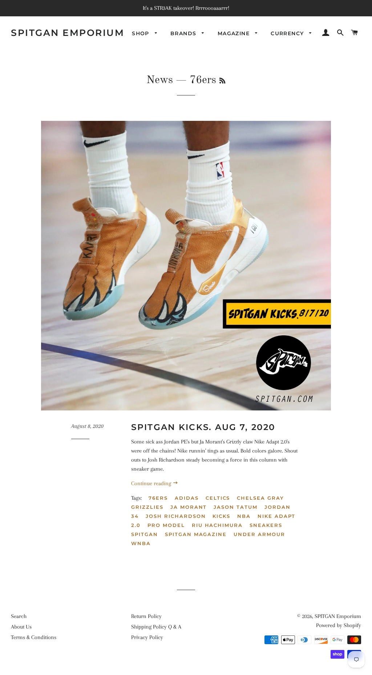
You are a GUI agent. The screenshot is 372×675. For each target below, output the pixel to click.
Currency (288, 33)
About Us (21, 626)
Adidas (187, 498)
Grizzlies (147, 507)
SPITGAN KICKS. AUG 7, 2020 (203, 427)
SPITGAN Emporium (67, 32)
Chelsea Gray (260, 498)
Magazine (235, 33)
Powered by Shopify (338, 625)
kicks (221, 516)
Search (19, 616)
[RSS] (222, 81)
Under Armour (259, 534)
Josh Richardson (176, 516)
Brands (184, 33)
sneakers (266, 525)
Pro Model (166, 525)
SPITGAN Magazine (196, 534)
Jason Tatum (235, 507)
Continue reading (152, 483)
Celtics (218, 498)
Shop (141, 33)
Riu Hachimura (217, 525)
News (159, 80)
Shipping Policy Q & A (156, 626)
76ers (158, 498)
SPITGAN (144, 534)
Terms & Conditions (33, 637)
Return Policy (146, 616)
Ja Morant (188, 507)
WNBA (141, 543)
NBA (244, 516)
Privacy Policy (147, 637)
